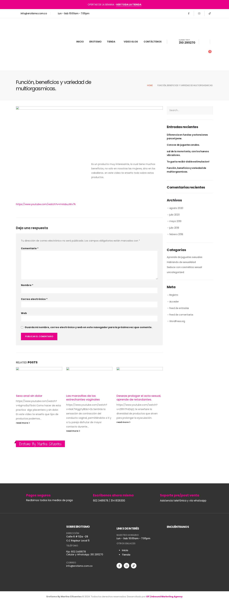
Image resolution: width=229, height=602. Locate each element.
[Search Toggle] (204, 42)
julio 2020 (174, 214)
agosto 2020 (176, 208)
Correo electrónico (34, 299)
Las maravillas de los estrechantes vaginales (83, 397)
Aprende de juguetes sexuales (184, 257)
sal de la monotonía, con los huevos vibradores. (188, 153)
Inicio (125, 550)
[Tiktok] (210, 13)
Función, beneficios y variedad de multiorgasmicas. (186, 169)
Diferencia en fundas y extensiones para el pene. (187, 136)
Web (24, 313)
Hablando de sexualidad (181, 262)
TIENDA (111, 41)
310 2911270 (96, 554)
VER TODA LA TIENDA (128, 4)
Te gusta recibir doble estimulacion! (188, 161)
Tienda (126, 554)
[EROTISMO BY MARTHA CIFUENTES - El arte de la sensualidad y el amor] (37, 44)
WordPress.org (177, 321)
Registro (173, 295)
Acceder (174, 301)
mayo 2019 (175, 221)
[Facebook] (188, 13)
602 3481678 (78, 551)
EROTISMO (95, 41)
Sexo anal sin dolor (29, 396)
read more (22, 422)
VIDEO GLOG (131, 41)
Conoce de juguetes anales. (183, 145)
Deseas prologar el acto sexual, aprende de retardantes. (139, 397)
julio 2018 (174, 227)
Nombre (27, 285)
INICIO (80, 41)
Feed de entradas (179, 308)
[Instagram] (199, 13)
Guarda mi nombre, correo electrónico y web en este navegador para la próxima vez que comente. (88, 327)
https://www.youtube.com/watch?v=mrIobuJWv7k (46, 204)
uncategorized (175, 272)
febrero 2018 (176, 234)
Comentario (29, 248)
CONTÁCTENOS (153, 41)
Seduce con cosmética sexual (184, 267)
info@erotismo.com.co (79, 566)
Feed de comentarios (181, 314)
